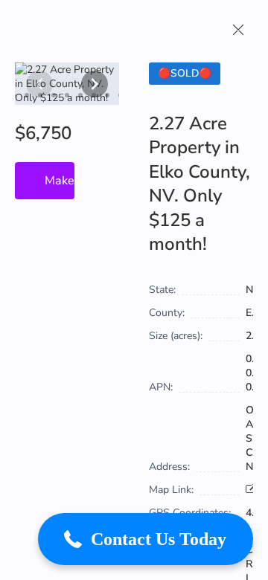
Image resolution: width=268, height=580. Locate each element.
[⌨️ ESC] (238, 30)
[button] (145, 539)
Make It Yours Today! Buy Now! (59, 181)
